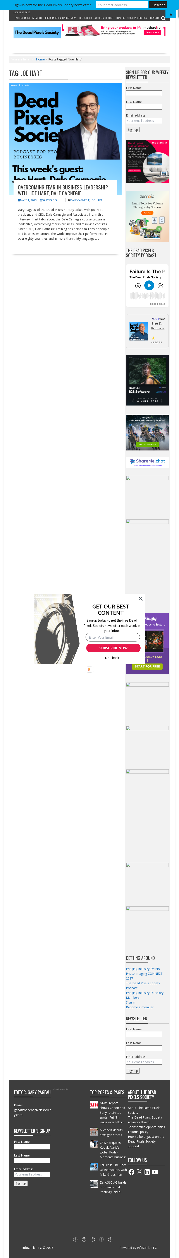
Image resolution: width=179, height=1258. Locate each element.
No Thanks (112, 658)
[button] (111, 609)
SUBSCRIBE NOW (113, 648)
